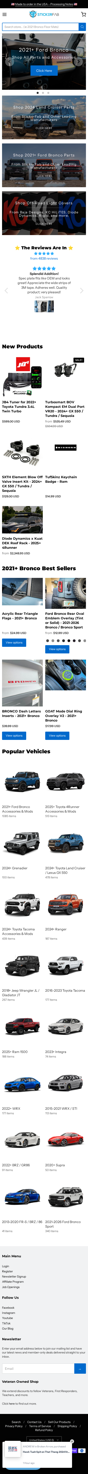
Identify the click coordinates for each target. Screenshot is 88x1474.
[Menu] (9, 14)
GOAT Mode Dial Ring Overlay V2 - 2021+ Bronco (63, 715)
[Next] (78, 61)
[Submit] (82, 27)
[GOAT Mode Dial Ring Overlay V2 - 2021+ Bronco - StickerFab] (65, 675)
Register (7, 1271)
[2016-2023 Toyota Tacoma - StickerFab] (65, 965)
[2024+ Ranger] (65, 904)
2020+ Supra (55, 1165)
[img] (44, 253)
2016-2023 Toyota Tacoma (65, 990)
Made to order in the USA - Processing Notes (44, 4)
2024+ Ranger (56, 929)
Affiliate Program (13, 1282)
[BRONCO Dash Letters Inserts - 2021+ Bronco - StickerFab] (22, 683)
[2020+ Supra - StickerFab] (65, 1140)
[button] (7, 290)
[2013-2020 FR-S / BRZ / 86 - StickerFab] (22, 1196)
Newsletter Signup (14, 1276)
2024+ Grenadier (14, 868)
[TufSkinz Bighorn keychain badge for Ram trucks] (65, 447)
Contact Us (34, 1422)
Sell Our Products (59, 1422)
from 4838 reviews (44, 258)
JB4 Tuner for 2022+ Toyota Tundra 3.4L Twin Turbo (19, 406)
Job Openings (11, 1287)
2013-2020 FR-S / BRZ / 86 (22, 1222)
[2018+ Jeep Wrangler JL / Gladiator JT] (22, 965)
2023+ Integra (55, 1052)
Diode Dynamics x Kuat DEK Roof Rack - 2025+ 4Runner (22, 543)
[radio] (47, 641)
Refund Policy (44, 1430)
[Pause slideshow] (81, 38)
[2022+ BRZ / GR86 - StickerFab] (22, 1140)
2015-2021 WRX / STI (61, 1108)
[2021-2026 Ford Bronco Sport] (65, 1196)
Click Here (46, 74)
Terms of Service (40, 1426)
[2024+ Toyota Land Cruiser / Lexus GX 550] (65, 843)
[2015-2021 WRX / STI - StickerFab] (65, 1083)
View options (14, 642)
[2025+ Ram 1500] (22, 1026)
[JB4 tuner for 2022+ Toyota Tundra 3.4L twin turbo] (22, 376)
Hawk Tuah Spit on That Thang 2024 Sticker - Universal (46, 1451)
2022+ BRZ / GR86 (16, 1165)
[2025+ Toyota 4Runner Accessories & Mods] (65, 781)
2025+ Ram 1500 (15, 1052)
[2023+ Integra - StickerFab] (65, 1026)
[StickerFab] (44, 14)
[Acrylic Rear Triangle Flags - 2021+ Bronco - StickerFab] (22, 591)
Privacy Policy (14, 1426)
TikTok (6, 1323)
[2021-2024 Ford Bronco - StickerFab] (22, 781)
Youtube (7, 1318)
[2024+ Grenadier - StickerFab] (22, 843)
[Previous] (9, 61)
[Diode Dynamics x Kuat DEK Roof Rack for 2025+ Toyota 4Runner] (22, 520)
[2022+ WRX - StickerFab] (22, 1083)
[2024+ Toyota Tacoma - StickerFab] (22, 904)
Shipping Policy (67, 1426)
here (12, 1403)
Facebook (8, 1308)
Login (5, 1266)
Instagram (8, 1313)
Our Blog (7, 1328)
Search (16, 1422)
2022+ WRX (11, 1108)
